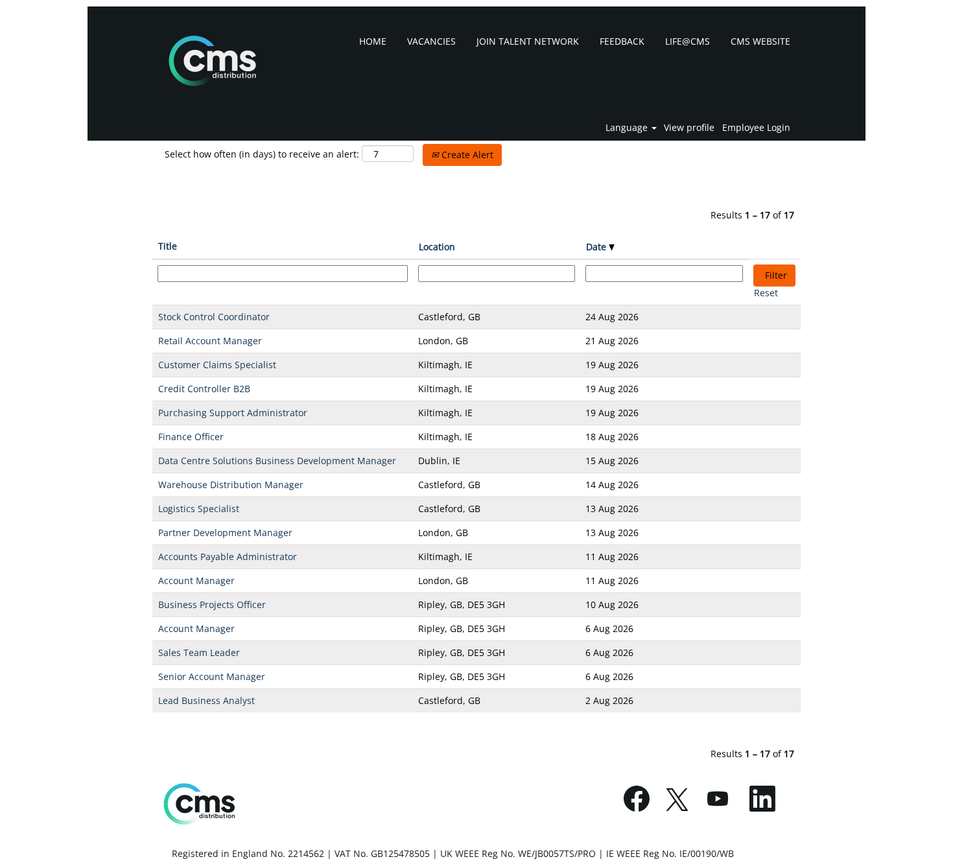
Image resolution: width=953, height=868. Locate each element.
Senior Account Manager (211, 676)
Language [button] (628, 128)
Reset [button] (766, 293)
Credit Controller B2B (204, 388)
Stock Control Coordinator (214, 317)
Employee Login (756, 128)
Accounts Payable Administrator (227, 556)
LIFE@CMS (687, 41)
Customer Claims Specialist (217, 364)
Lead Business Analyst (206, 700)
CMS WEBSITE (760, 41)
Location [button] (437, 246)
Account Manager (196, 580)
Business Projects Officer (212, 604)
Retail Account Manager (210, 340)
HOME (372, 41)
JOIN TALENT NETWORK (527, 41)
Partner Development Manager (225, 532)
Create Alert (466, 154)
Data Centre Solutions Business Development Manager (277, 460)
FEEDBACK (622, 41)
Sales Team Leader (199, 652)
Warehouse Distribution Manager (230, 484)
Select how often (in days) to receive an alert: (262, 154)
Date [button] (597, 246)
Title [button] (167, 246)
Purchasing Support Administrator (232, 412)
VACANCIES (431, 41)
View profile (689, 128)
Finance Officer (191, 436)
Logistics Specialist (198, 508)
